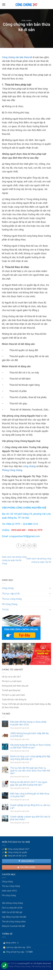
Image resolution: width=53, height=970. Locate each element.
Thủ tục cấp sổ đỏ (11, 593)
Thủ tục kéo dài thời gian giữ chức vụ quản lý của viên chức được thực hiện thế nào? (30, 771)
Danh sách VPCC (9, 891)
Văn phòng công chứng (12, 903)
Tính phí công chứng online (14, 921)
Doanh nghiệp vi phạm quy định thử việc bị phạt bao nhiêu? (30, 818)
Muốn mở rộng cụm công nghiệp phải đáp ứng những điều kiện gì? (30, 757)
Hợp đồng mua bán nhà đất (14, 917)
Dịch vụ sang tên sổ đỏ (12, 907)
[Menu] (4, 4)
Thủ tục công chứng (12, 599)
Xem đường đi (27, 861)
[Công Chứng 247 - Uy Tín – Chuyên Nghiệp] (26, 4)
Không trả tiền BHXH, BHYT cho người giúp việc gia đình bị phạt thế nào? (28, 783)
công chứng (29, 466)
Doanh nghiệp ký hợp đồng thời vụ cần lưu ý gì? (30, 806)
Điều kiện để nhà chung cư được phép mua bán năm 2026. (28, 723)
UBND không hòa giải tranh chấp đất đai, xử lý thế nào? (29, 734)
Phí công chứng (27, 867)
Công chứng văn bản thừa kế (17, 57)
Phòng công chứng (22, 966)
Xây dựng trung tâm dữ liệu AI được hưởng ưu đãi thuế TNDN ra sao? (30, 746)
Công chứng (26, 20)
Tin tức (5, 609)
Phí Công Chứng (9, 604)
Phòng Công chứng (12, 470)
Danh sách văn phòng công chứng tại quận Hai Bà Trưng (14, 560)
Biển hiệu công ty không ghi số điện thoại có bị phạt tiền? (29, 795)
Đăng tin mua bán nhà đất (13, 926)
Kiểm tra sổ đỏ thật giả (12, 912)
